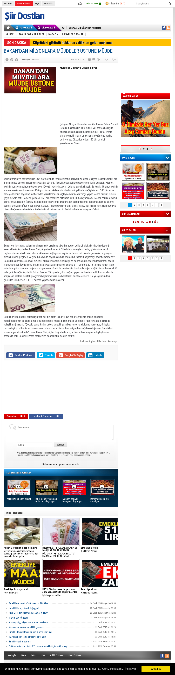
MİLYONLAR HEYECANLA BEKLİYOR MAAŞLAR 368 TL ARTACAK (59, 552)
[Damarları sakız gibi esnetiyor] (158, 191)
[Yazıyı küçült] (106, 59)
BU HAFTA (146, 221)
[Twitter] (11, 59)
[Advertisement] (30, 119)
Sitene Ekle (48, 3)
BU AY (136, 221)
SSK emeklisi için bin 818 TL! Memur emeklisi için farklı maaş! (38, 646)
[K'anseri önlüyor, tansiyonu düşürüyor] (133, 191)
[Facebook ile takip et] (164, 28)
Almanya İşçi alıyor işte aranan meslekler (28, 622)
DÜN (156, 221)
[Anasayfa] (8, 28)
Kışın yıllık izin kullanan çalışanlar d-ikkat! (28, 613)
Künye (23, 655)
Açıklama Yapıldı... (89, 591)
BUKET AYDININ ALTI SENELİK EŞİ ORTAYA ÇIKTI (93, 27)
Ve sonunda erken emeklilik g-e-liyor (26, 627)
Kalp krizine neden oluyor (19, 499)
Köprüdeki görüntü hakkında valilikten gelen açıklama (72, 43)
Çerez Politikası (75, 655)
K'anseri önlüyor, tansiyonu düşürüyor (72, 500)
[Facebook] (7, 59)
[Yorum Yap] (89, 59)
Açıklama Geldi (16, 591)
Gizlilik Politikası (57, 655)
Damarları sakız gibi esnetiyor (99, 500)
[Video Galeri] (46, 28)
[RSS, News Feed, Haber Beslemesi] (168, 28)
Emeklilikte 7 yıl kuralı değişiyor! (24, 608)
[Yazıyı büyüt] (114, 59)
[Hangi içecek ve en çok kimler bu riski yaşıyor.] (158, 172)
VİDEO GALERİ (129, 230)
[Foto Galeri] (24, 28)
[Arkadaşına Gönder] (94, 59)
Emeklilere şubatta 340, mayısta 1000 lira (28, 603)
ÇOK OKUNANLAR (131, 214)
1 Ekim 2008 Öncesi (18, 617)
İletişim (34, 655)
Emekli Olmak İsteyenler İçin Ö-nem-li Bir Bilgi (30, 632)
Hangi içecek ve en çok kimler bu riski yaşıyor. (46, 500)
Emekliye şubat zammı (20, 641)
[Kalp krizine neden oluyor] (133, 172)
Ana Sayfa (8, 3)
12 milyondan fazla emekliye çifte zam (27, 636)
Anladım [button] (156, 668)
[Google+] (16, 59)
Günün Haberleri (24, 3)
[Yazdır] (98, 59)
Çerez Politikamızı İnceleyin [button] (119, 668)
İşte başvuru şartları (60, 592)
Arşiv (37, 3)
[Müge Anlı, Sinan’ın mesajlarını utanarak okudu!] (133, 244)
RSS (43, 655)
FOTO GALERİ (128, 157)
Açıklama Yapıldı (89, 549)
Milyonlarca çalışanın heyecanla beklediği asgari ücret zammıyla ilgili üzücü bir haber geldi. (21, 552)
